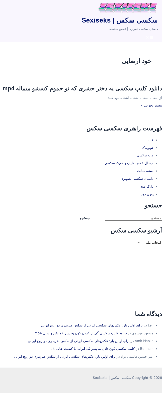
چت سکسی (145, 155)
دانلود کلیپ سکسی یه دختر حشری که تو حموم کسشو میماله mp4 (82, 88)
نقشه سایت (145, 171)
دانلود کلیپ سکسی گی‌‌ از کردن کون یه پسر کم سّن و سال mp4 (81, 333)
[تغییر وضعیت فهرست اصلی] (149, 37)
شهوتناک (148, 147)
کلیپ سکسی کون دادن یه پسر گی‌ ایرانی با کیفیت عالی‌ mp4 (91, 348)
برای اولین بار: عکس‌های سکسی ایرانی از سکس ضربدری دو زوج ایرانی (92, 325)
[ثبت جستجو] (99, 218)
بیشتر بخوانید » (151, 105)
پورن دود (147, 194)
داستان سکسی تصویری (137, 178)
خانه (151, 140)
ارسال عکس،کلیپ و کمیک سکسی (129, 163)
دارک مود (147, 186)
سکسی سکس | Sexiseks (120, 20)
